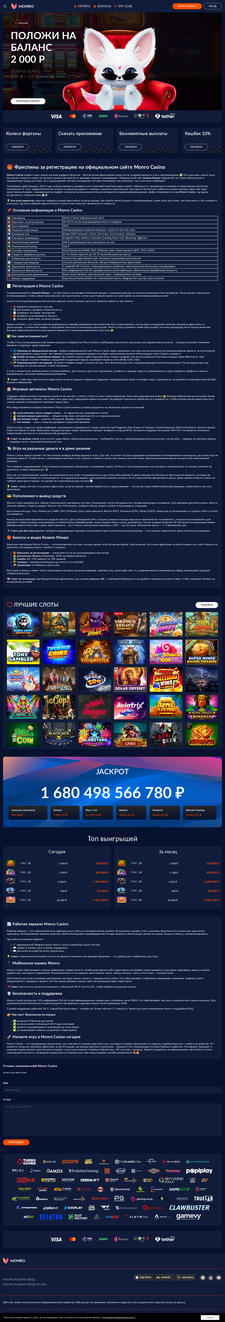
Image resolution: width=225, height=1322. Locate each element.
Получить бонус (28, 101)
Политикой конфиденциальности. (119, 1317)
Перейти (18, 147)
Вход (212, 6)
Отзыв (7, 1099)
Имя (5, 1083)
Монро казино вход (19, 1279)
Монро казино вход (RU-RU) (25, 1284)
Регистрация (187, 6)
